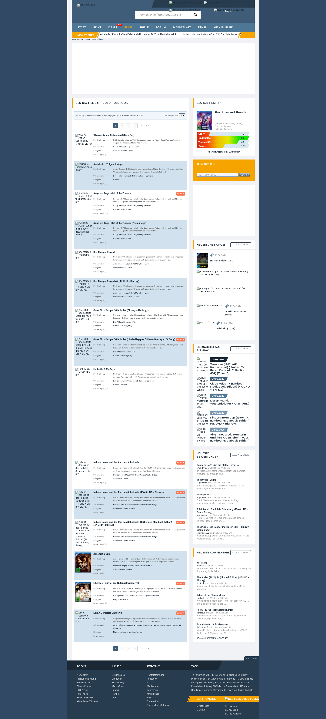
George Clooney (132, 147)
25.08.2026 (218, 359)
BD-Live (245, 682)
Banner (115, 690)
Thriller (130, 151)
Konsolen (207, 690)
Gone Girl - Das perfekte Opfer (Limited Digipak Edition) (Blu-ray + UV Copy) (134, 339)
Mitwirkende (153, 694)
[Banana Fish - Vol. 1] (202, 260)
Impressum (152, 690)
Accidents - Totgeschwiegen (108, 164)
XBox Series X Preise (87, 701)
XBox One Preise (85, 697)
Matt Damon (130, 595)
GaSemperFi (202, 627)
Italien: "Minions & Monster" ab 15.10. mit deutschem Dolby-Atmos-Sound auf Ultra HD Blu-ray (233, 34)
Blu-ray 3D (210, 686)
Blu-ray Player (234, 682)
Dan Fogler (130, 625)
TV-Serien (123, 385)
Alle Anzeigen (240, 244)
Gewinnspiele (118, 675)
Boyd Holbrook (98, 39)
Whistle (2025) (225, 328)
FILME (128, 27)
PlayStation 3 (213, 678)
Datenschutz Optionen (158, 705)
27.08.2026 (218, 378)
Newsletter (82, 675)
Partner (115, 694)
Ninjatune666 (203, 533)
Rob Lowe (154, 595)
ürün (199, 565)
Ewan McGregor (119, 566)
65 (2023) (202, 562)
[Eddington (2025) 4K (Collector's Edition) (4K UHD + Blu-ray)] (223, 290)
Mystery (128, 326)
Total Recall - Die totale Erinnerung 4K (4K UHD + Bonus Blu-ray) (222, 511)
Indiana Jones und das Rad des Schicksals (116, 462)
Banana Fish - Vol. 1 (222, 260)
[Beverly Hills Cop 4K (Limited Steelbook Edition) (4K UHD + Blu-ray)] (223, 273)
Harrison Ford (119, 475)
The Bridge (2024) (206, 479)
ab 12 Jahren (226, 129)
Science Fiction (119, 268)
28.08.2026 (218, 429)
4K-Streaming (198, 675)
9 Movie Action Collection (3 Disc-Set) (113, 135)
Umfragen (117, 678)
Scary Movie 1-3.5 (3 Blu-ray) (212, 624)
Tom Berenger (148, 381)
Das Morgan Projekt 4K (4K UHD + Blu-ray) (116, 281)
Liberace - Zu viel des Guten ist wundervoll (116, 583)
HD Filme (225, 678)
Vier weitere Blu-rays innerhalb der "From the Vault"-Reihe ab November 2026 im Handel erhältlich (126, 34)
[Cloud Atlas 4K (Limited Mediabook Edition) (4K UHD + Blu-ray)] (202, 384)
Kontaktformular (155, 675)
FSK (141, 115)
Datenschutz (153, 701)
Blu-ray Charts (218, 675)
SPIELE (144, 27)
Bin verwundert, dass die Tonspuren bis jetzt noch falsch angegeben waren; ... (222, 617)
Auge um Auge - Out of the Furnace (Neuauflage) (119, 223)
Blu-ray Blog (118, 682)
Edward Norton (142, 625)
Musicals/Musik (135, 632)
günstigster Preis (119, 115)
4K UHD (239, 686)
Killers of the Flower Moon (211, 595)
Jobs (114, 697)
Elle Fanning (154, 625)
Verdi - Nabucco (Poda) (235, 313)
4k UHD (135, 297)
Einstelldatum (132, 115)
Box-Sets (123, 151)
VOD (208, 675)
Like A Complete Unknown (107, 612)
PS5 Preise (82, 694)
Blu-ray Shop (230, 690)
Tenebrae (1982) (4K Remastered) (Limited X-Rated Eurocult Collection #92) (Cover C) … (227, 367)
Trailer (199, 690)
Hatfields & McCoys (104, 369)
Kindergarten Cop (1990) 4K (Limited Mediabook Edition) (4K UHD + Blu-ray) (229, 420)
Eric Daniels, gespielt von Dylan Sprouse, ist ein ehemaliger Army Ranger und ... (220, 487)
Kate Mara (135, 264)
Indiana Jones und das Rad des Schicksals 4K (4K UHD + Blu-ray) (128, 492)
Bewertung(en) (216, 152)
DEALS (114, 26)
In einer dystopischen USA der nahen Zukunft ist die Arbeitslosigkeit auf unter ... (223, 537)
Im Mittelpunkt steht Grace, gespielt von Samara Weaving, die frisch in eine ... (221, 472)
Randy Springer (146, 176)
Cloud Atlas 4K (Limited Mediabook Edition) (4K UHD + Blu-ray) (230, 386)
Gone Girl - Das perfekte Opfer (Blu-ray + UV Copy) (121, 310)
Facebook (152, 678)
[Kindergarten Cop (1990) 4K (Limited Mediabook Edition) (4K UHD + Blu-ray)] (202, 418)
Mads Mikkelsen (132, 475)
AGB (149, 697)
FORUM (161, 27)
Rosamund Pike (129, 322)
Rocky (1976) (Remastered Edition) (215, 609)
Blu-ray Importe (245, 690)
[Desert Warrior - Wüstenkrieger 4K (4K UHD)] (202, 401)
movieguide (202, 515)
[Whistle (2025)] (206, 322)
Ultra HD (234, 678)
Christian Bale (130, 206)
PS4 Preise (82, 690)
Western (129, 570)
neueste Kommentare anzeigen (212, 638)
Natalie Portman (146, 566)
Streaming (218, 690)
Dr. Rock (200, 583)
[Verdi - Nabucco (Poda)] (210, 305)
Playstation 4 (198, 686)
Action (116, 151)
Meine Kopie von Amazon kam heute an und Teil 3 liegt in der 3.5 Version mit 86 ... (222, 632)
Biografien (117, 599)
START (81, 27)
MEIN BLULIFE (223, 27)
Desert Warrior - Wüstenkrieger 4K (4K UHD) (229, 402)
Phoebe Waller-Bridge (148, 475)
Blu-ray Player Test (217, 682)
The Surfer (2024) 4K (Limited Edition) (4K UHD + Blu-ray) (223, 579)
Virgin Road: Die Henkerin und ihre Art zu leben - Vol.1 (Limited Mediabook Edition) (229, 437)
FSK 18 (202, 27)
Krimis (122, 209)
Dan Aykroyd (118, 595)
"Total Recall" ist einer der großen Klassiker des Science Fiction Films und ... (220, 519)
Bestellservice (83, 682)
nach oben (251, 658)
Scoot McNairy (166, 625)
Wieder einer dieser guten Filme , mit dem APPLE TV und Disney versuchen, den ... (223, 602)
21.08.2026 (220, 255)
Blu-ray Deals (231, 710)
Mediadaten (153, 686)
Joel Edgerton (133, 566)
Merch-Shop (118, 686)
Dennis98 (201, 613)
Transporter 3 (204, 494)
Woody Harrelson (144, 206)
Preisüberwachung (86, 678)
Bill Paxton (117, 381)
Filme (87, 39)
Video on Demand (225, 686)
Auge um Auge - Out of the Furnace (112, 193)
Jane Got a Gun (101, 554)
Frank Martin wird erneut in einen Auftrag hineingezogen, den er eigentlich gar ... (217, 502)
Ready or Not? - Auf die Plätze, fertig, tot (218, 465)
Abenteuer (117, 479)
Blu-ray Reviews (199, 682)
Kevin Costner (128, 381)
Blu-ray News (231, 706)
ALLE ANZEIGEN (240, 348)
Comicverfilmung (223, 126)
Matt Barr (138, 381)
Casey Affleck (119, 147)
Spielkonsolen (233, 675)
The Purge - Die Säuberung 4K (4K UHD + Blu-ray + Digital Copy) (224, 528)
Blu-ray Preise (84, 686)
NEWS (97, 27)
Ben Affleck (118, 322)
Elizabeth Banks (132, 176)
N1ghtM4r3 (202, 468)
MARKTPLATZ (182, 27)
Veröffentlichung (104, 115)
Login (228, 11)
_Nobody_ (201, 598)
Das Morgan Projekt (104, 252)
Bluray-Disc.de (77, 39)
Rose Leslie (144, 264)
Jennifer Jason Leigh (122, 264)
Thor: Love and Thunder (231, 112)
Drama (116, 180)
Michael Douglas (143, 595)
